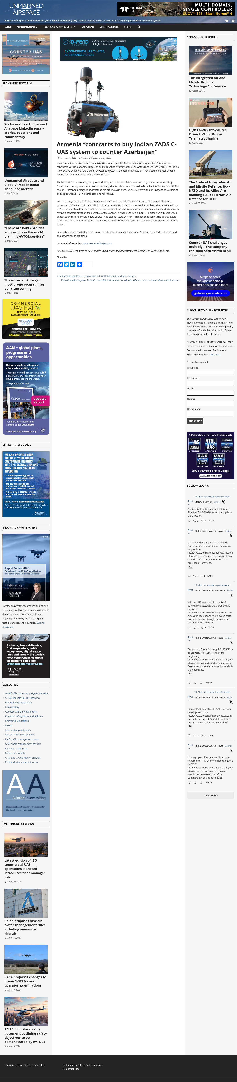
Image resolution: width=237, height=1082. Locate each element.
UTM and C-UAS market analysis (23, 757)
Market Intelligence (26, 27)
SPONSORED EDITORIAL (17, 83)
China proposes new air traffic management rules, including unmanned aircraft (25, 927)
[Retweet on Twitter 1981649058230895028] (196, 783)
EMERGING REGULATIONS (18, 824)
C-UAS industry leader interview (22, 697)
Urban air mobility (15, 753)
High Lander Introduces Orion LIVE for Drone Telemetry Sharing (208, 134)
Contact (127, 27)
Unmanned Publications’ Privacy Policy (25, 1065)
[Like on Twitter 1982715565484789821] (202, 683)
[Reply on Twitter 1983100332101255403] (190, 521)
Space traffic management (19, 734)
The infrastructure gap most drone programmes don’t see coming (24, 284)
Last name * (193, 378)
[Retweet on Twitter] (196, 496)
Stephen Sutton (203, 501)
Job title (191, 398)
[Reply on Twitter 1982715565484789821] (190, 683)
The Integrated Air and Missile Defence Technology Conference (207, 82)
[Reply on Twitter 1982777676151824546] (190, 628)
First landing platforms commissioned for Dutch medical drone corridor (97, 276)
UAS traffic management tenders (23, 743)
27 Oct (230, 590)
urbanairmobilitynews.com (210, 590)
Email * (191, 388)
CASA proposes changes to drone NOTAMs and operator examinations (25, 981)
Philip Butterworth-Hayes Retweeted (214, 496)
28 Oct (217, 502)
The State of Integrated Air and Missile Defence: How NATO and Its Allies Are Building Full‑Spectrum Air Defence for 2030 (210, 190)
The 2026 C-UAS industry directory (59, 27)
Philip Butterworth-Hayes (209, 530)
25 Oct (230, 697)
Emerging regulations (17, 720)
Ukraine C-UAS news (16, 748)
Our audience (88, 27)
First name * (193, 367)
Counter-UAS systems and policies (96, 158)
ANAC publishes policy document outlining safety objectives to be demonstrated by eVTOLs (25, 1035)
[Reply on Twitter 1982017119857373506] (190, 735)
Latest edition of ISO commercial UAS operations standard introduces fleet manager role (24, 868)
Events (9, 725)
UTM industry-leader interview (21, 762)
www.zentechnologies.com (97, 243)
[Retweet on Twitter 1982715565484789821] (196, 683)
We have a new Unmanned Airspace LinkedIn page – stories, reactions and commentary (25, 130)
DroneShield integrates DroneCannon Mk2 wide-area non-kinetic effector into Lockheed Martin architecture (119, 280)
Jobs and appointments (18, 730)
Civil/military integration (18, 702)
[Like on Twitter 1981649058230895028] (202, 783)
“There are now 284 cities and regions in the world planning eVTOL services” (24, 232)
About (8, 27)
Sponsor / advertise (109, 27)
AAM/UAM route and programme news (26, 693)
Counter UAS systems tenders (21, 711)
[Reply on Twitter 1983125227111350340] (190, 576)
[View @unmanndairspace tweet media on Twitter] (191, 567)
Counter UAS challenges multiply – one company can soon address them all (210, 246)
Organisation (194, 409)
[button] (139, 27)
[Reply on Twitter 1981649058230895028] (190, 783)
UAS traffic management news (22, 739)
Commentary (12, 707)
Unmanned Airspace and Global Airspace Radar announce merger (24, 184)
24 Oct (228, 746)
